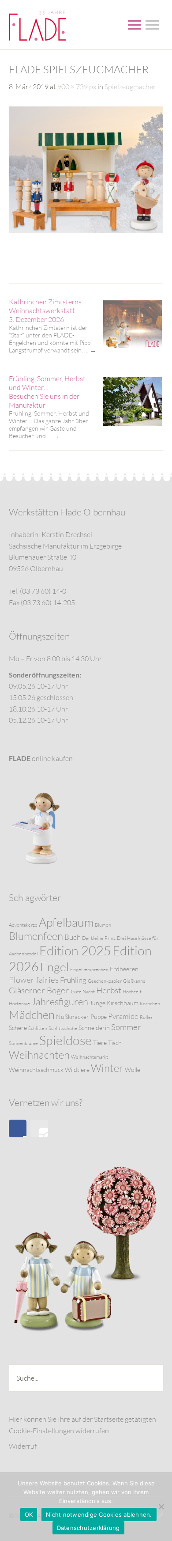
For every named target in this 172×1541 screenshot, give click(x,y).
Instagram (39, 1128)
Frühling (73, 979)
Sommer (126, 1027)
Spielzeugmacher (130, 86)
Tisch (115, 1042)
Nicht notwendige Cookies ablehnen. (99, 1514)
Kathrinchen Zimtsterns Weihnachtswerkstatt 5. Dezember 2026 (45, 310)
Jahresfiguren (59, 1001)
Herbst (108, 990)
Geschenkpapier (105, 981)
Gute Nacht (83, 991)
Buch (72, 937)
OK (29, 1514)
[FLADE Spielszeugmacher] (86, 230)
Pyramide (123, 1016)
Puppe (98, 1016)
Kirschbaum (122, 1003)
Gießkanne (134, 981)
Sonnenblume (23, 1043)
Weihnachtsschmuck (36, 1069)
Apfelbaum (66, 922)
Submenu (152, 25)
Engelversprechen (89, 969)
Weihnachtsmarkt (89, 1057)
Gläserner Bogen (39, 990)
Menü (134, 25)
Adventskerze (23, 925)
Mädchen (32, 1014)
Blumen (103, 925)
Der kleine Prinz (99, 938)
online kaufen (41, 758)
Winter (107, 1068)
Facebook (17, 1128)
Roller (146, 1017)
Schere (18, 1027)
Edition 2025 (75, 950)
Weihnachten (39, 1054)
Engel (54, 966)
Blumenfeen (36, 936)
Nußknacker (72, 1016)
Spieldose (65, 1040)
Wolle (132, 1069)
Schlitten (37, 1028)
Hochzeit (132, 991)
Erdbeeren (124, 969)
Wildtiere (77, 1069)
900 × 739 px (76, 86)
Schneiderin (94, 1027)
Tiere (100, 1042)
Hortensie (19, 1003)
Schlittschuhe (63, 1028)
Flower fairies (34, 979)
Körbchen (150, 1003)
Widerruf (23, 1446)
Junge (97, 1003)
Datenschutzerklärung (88, 1527)
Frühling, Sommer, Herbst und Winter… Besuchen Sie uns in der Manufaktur (47, 391)
